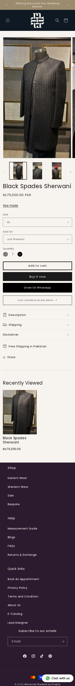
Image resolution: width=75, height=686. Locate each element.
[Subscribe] (63, 641)
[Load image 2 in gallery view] (37, 170)
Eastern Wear (17, 478)
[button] (7, 20)
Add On (8, 231)
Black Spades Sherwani (14, 440)
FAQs (11, 546)
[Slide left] (4, 171)
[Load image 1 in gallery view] (18, 170)
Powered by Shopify (49, 684)
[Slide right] (71, 171)
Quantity (8, 248)
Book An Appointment (23, 579)
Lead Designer (18, 623)
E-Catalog (15, 614)
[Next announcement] (68, 5)
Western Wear (18, 487)
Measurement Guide (22, 528)
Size (5, 214)
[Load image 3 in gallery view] (56, 170)
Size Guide (10, 205)
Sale (11, 495)
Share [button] (11, 357)
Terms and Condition (23, 596)
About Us (14, 605)
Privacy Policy (17, 588)
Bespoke (14, 504)
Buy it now (37, 277)
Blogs (11, 537)
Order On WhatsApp (37, 287)
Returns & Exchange (22, 555)
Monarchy (31, 684)
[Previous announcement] (7, 5)
